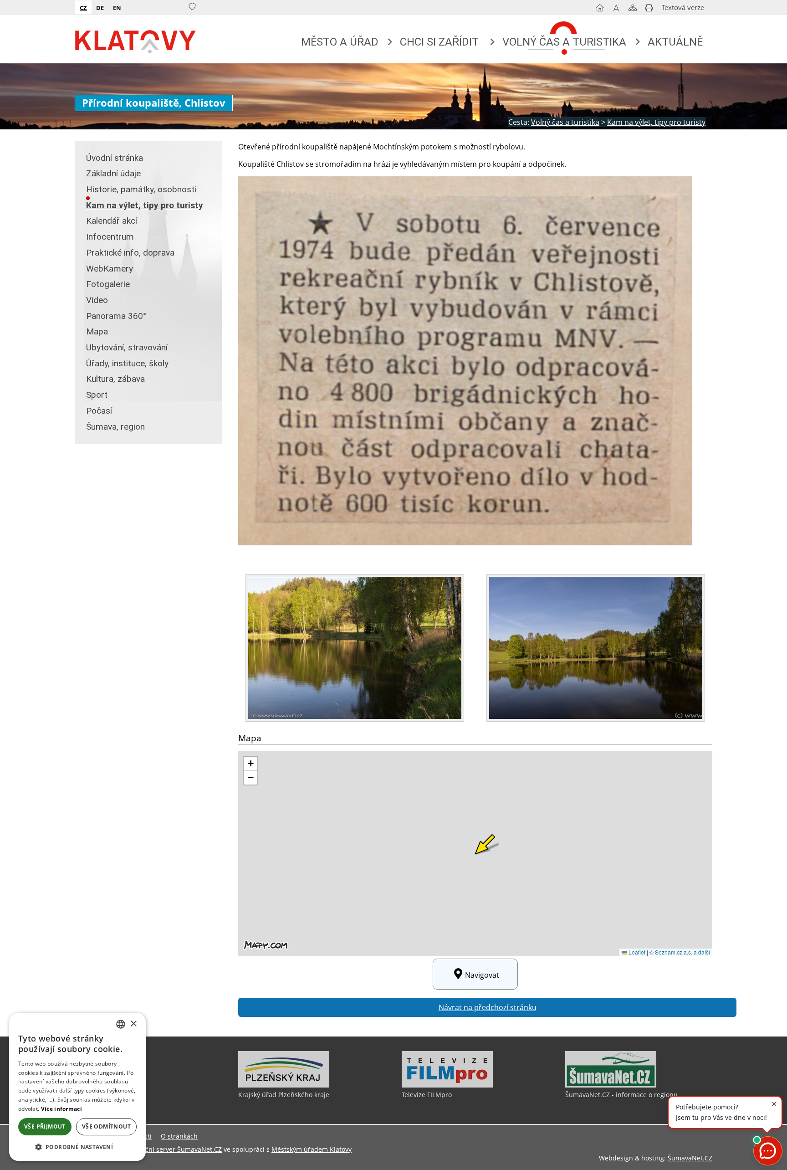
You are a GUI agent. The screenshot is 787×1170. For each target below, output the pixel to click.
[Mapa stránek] (632, 9)
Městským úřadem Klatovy (311, 1149)
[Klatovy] (136, 39)
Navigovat (482, 975)
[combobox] (120, 1024)
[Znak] (192, 7)
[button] (77, 1146)
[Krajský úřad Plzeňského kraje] (283, 1085)
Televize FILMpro (427, 1094)
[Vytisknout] (649, 9)
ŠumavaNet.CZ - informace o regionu (621, 1094)
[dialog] (77, 1087)
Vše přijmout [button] (45, 1126)
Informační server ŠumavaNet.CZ (171, 1149)
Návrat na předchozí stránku (488, 1007)
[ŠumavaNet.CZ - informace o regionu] (610, 1085)
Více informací (61, 1109)
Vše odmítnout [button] (106, 1126)
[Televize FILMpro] (447, 1085)
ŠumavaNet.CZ (690, 1158)
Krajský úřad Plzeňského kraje (283, 1094)
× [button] (133, 1024)
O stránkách (179, 1136)
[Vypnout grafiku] (616, 9)
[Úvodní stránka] (599, 9)
